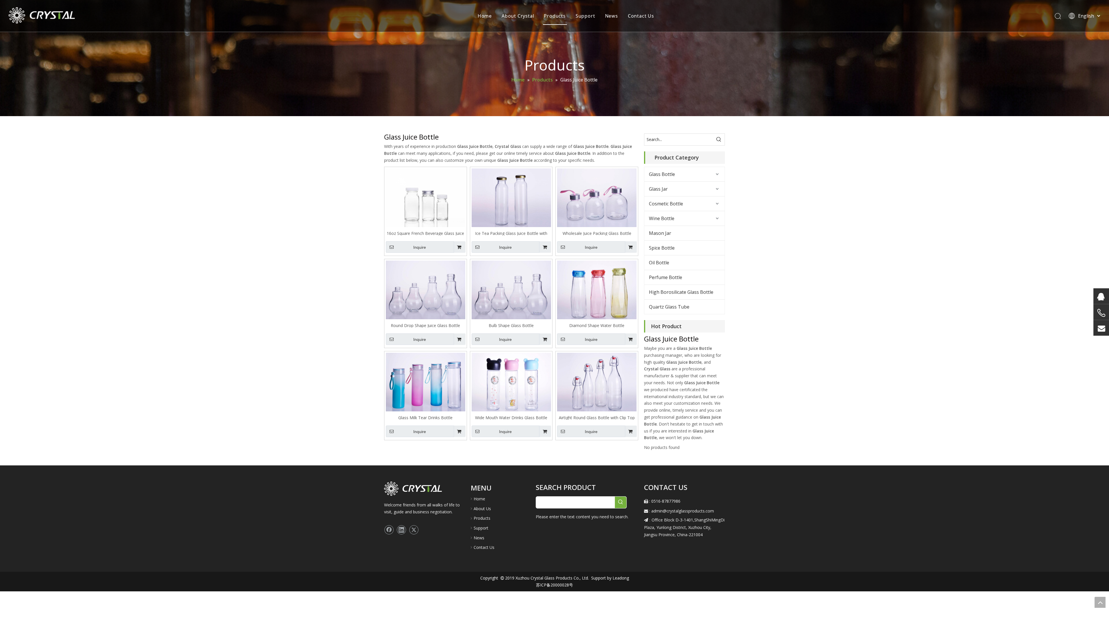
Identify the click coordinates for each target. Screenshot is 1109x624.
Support (585, 16)
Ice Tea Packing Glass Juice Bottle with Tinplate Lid (511, 233)
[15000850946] (1101, 313)
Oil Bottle (659, 262)
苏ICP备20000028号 (554, 585)
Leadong (620, 578)
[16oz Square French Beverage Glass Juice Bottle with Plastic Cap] (425, 198)
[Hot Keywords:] (719, 139)
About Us (482, 508)
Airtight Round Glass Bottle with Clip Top (597, 417)
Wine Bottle (661, 218)
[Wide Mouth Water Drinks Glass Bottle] (511, 382)
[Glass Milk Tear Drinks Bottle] (425, 382)
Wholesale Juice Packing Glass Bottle (597, 233)
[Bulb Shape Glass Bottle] (511, 290)
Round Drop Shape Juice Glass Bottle (425, 325)
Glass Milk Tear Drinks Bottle (425, 417)
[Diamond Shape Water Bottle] (597, 290)
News (611, 16)
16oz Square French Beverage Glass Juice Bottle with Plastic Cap (425, 233)
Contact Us (641, 16)
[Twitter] (413, 529)
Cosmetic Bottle (666, 203)
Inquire (419, 247)
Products (554, 16)
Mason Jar (660, 233)
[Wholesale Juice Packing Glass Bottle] (597, 198)
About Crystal (518, 16)
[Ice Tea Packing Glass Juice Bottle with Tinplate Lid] (511, 198)
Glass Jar (658, 189)
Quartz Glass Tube (669, 307)
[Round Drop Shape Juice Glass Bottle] (425, 290)
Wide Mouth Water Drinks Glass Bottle (511, 417)
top (1100, 602)
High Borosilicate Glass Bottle (681, 292)
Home (485, 16)
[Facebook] (389, 529)
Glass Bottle (662, 174)
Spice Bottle (662, 248)
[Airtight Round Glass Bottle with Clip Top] (597, 382)
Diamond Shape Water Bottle (596, 325)
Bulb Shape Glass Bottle (511, 325)
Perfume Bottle (665, 277)
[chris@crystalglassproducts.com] (1101, 328)
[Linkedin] (401, 529)
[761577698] (1101, 296)
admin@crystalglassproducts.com (682, 511)
